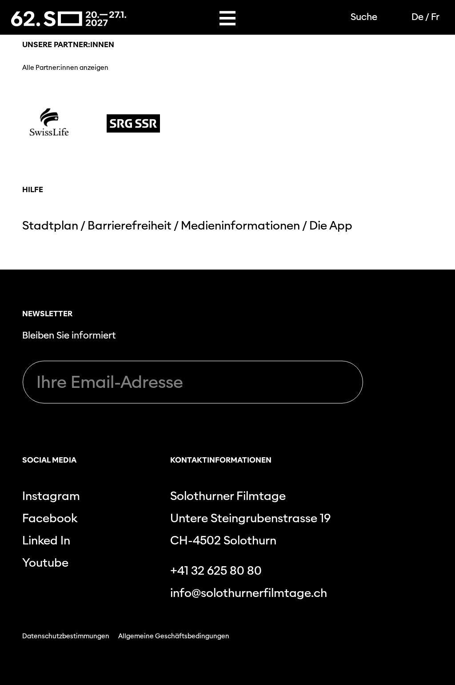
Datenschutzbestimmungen (65, 636)
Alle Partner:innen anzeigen (65, 67)
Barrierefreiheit (130, 225)
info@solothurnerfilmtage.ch (248, 592)
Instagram (51, 495)
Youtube (45, 562)
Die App (330, 225)
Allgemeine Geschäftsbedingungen (173, 636)
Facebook (49, 518)
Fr (435, 17)
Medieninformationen (240, 225)
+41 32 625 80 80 (216, 570)
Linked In (46, 540)
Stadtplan (50, 225)
